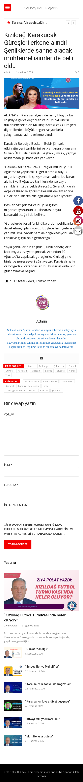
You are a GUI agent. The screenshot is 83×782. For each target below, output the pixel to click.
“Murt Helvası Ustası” (39, 736)
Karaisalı (22, 370)
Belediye (44, 366)
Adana (31, 366)
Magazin (36, 370)
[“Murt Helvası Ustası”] (13, 740)
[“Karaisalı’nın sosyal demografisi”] (13, 687)
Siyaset (60, 370)
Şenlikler (56, 390)
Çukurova (58, 366)
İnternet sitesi (16, 505)
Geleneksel (67, 381)
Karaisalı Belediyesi (28, 385)
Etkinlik (72, 366)
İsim (8, 465)
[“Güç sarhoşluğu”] (13, 652)
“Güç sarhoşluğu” (36, 649)
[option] (44, 22)
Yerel (72, 370)
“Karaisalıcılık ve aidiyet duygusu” (47, 701)
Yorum (9, 414)
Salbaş (48, 370)
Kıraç (45, 385)
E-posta (11, 485)
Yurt (7, 375)
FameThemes (36, 772)
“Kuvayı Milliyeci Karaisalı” (42, 719)
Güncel (9, 370)
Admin (7, 72)
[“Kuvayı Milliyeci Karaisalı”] (13, 722)
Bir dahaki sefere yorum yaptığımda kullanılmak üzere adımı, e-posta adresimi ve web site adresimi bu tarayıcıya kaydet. (39, 529)
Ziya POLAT (10, 625)
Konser (44, 390)
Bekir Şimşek (50, 381)
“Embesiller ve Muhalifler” (42, 666)
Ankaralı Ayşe (32, 381)
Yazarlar (10, 563)
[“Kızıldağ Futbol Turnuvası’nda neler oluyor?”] (41, 590)
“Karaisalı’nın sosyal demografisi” (48, 684)
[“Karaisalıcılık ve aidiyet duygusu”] (13, 705)
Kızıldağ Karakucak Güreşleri (20, 390)
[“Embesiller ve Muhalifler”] (13, 670)
